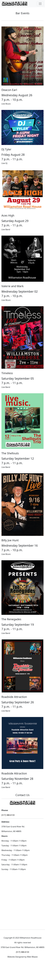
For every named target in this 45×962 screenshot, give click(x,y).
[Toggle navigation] (40, 3)
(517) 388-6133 (8, 815)
